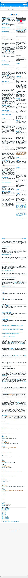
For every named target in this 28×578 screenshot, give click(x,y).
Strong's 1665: (4, 438)
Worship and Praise (5, 319)
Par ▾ (6, 17)
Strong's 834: (4, 486)
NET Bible (3, 118)
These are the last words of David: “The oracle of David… (8, 262)
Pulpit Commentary (4, 415)
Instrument (21, 206)
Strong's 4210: (4, 443)
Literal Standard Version (5, 146)
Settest (19, 208)
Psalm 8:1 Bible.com (5, 510)
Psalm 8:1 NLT (4, 512)
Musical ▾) (22, 17)
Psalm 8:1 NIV (4, 511)
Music (19, 207)
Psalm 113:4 (17, 105)
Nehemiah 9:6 (18, 83)
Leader (25, 206)
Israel (3, 301)
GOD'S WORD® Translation (6, 105)
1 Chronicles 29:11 (18, 76)
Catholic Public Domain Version (6, 171)
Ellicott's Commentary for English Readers (8, 393)
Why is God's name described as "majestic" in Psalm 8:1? (10, 333)
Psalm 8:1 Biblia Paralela (5, 517)
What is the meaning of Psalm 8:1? (7, 324)
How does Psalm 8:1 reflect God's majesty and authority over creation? (12, 332)
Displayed (19, 204)
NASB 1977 (3, 60)
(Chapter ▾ (5, 17)
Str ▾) (8, 17)
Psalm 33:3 (22, 350)
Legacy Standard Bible (5, 64)
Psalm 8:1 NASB (4, 514)
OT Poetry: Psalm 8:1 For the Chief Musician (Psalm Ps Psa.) (10, 521)
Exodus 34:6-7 (14, 371)
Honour (25, 205)
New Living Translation (5, 23)
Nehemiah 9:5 (4, 381)
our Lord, (17, 28)
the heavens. (21, 30)
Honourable (17, 206)
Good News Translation (5, 110)
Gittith (18, 205)
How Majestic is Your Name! (20, 26)
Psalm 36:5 (17, 189)
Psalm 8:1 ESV (4, 513)
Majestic (17, 207)
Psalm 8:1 (3, 387)
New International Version (6, 18)
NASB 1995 (3, 55)
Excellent (25, 204)
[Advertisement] (14, 233)
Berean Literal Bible (5, 36)
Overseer (25, 207)
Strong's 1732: (4, 448)
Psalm (17, 208)
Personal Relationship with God (6, 312)
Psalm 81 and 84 (12, 348)
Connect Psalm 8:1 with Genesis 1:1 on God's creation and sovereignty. (12, 329)
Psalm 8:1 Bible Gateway (5, 509)
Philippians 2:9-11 (18, 131)
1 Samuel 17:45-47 (15, 355)
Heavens (22, 205)
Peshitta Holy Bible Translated (6, 191)
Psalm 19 (20, 282)
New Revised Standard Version (6, 182)
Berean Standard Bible (5, 31)
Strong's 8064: (4, 505)
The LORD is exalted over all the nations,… (7, 285)
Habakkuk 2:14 (19, 372)
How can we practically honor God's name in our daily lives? (11, 328)
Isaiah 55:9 (21, 381)
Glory (20, 205)
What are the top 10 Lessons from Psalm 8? (9, 336)
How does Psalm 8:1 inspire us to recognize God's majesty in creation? (12, 325)
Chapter (25, 238)
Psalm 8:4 (18, 402)
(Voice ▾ (20, 17)
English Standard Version (5, 27)
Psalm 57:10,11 (18, 193)
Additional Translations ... (6, 206)
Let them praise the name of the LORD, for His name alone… (9, 277)
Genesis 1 (15, 282)
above (18, 30)
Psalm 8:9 (17, 157)
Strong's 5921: (4, 433)
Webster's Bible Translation (6, 128)
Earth (22, 204)
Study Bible (3, 238)
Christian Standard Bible (5, 81)
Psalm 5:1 (17, 45)
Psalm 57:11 (17, 109)
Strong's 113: (4, 457)
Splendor (21, 208)
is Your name (24, 28)
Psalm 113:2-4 (18, 178)
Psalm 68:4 (17, 197)
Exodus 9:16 (18, 98)
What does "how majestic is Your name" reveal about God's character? (12, 326)
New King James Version (5, 45)
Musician (22, 207)
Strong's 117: (4, 467)
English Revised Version (5, 100)
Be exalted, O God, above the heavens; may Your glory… (8, 286)
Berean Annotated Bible (5, 75)
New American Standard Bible (6, 50)
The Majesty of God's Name (6, 305)
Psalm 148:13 (18, 93)
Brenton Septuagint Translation (6, 201)
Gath (16, 205)
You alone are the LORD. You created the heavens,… (8, 270)
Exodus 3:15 (9, 363)
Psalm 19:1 (18, 379)
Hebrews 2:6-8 (18, 120)
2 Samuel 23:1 (18, 63)
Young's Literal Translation (6, 155)
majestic (21, 28)
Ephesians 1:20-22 (18, 139)
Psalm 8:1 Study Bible (5, 516)
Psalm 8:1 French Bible (5, 519)
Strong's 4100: (4, 462)
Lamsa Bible (3, 187)
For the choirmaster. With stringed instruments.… (7, 246)
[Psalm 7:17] (1, 257)
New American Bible (5, 177)
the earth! (19, 29)
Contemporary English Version (6, 96)
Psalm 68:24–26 (11, 342)
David (3, 292)
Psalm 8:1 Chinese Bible (5, 518)
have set (23, 29)
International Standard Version (6, 114)
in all (16, 29)
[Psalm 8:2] (27, 257)
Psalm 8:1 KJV (4, 515)
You (21, 29)
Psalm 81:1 (17, 52)
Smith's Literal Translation (6, 160)
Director (17, 204)
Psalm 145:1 (18, 167)
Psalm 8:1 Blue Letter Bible (5, 508)
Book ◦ (23, 238)
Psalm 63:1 (17, 160)
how (19, 28)
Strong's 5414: (4, 491)
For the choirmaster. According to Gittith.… (7, 254)
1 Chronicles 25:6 (21, 343)
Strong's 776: (4, 481)
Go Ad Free (1, 576)
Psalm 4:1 (17, 39)
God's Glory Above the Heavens (6, 309)
